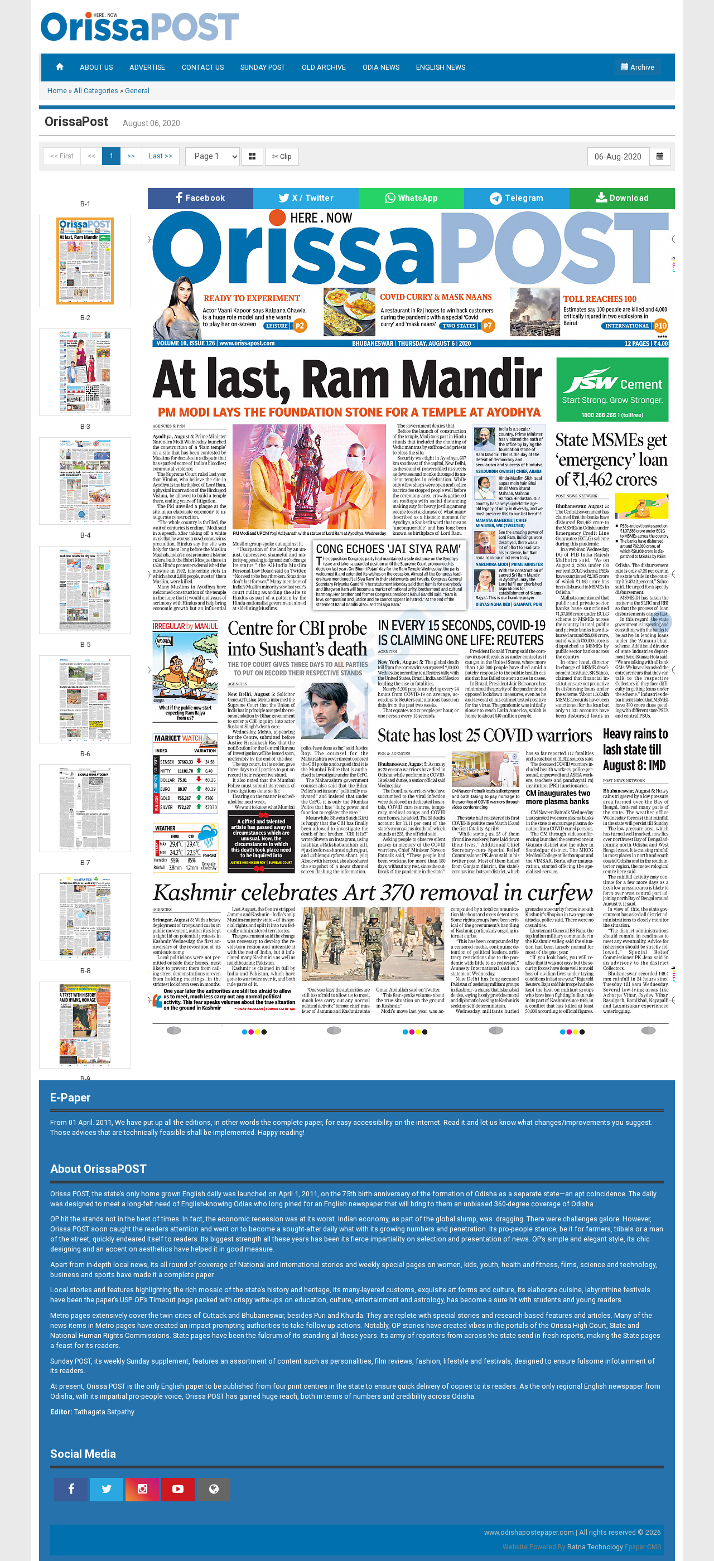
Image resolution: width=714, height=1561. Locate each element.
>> (131, 156)
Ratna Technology (595, 1547)
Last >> (160, 156)
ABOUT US (96, 67)
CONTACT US (203, 67)
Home (57, 90)
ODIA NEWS (381, 67)
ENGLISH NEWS (440, 67)
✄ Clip (282, 156)
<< (91, 156)
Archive (641, 67)
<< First (62, 156)
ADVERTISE (147, 67)
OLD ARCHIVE (324, 67)
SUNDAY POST (262, 67)
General (137, 90)
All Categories (96, 90)
